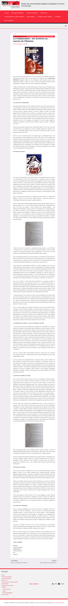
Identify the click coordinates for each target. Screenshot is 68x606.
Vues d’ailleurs (31, 16)
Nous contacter (8, 20)
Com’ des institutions (32, 13)
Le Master (57, 16)
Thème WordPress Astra (58, 602)
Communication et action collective (14, 16)
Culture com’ (44, 13)
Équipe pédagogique (8, 592)
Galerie (4, 591)
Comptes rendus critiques (45, 16)
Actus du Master (6, 589)
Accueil (6, 13)
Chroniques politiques (17, 13)
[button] (61, 17)
